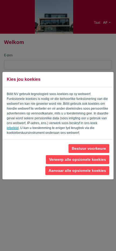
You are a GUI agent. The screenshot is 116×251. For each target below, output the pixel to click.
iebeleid (13, 128)
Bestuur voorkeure (89, 148)
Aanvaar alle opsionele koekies (77, 170)
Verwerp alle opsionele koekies (77, 159)
